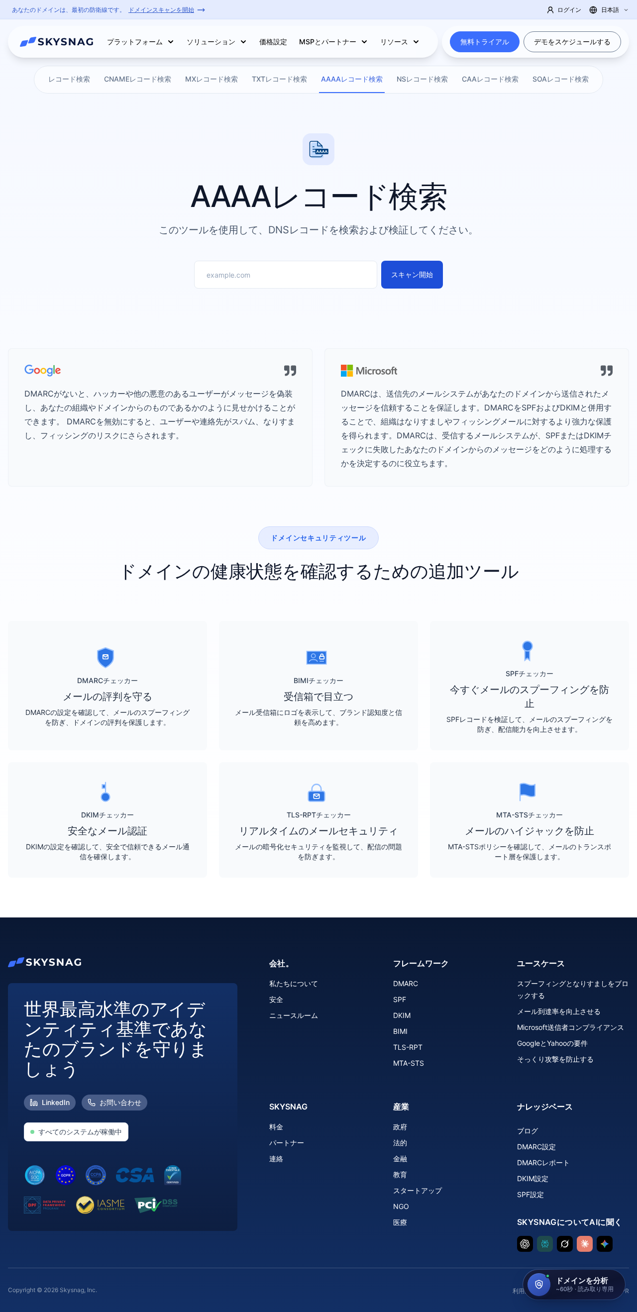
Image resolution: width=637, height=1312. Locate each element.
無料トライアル (484, 41)
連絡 (276, 1158)
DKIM (402, 1015)
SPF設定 (530, 1194)
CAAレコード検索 (490, 79)
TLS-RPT (408, 1047)
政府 (400, 1126)
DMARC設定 (536, 1146)
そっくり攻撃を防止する (555, 1059)
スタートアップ (417, 1190)
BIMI (400, 1031)
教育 (400, 1174)
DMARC (405, 983)
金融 (400, 1158)
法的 (400, 1142)
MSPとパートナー (327, 41)
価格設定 (273, 41)
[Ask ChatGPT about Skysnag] (525, 1244)
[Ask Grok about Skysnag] (565, 1244)
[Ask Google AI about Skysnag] (605, 1244)
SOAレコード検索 (560, 79)
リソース (394, 41)
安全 (276, 999)
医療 (400, 1222)
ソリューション (211, 41)
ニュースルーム (293, 1015)
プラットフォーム (135, 41)
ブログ (527, 1130)
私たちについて (293, 983)
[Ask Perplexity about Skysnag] (545, 1244)
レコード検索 (69, 79)
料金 (276, 1126)
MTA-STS (408, 1063)
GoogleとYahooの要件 (552, 1043)
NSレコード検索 (422, 79)
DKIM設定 (532, 1178)
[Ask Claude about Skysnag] (585, 1244)
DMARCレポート (543, 1162)
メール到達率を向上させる (559, 1011)
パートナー (286, 1142)
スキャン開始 (412, 274)
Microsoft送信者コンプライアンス (570, 1027)
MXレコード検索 (211, 79)
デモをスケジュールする (572, 41)
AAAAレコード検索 (352, 79)
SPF (399, 999)
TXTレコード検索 (279, 79)
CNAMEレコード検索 (137, 79)
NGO (401, 1206)
